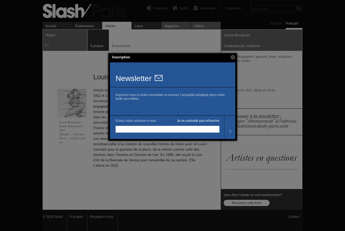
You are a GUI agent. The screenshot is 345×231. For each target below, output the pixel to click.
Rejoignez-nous (101, 217)
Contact (293, 217)
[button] (233, 57)
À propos (76, 217)
